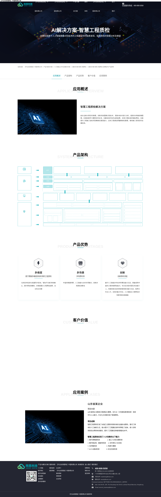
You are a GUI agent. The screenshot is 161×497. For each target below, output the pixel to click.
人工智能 (40, 468)
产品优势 (80, 76)
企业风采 (58, 479)
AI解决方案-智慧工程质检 (79, 67)
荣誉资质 (58, 476)
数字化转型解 (42, 473)
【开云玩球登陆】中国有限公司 (33, 67)
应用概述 (57, 76)
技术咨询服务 (42, 481)
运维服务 (40, 479)
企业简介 (58, 468)
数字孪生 (40, 470)
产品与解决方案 (48, 67)
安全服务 (40, 476)
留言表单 (87, 473)
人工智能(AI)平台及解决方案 (62, 67)
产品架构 (68, 76)
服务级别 (51, 468)
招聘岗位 (87, 468)
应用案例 (103, 76)
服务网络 (51, 470)
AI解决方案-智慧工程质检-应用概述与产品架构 (101, 67)
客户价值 (91, 76)
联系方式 (87, 470)
